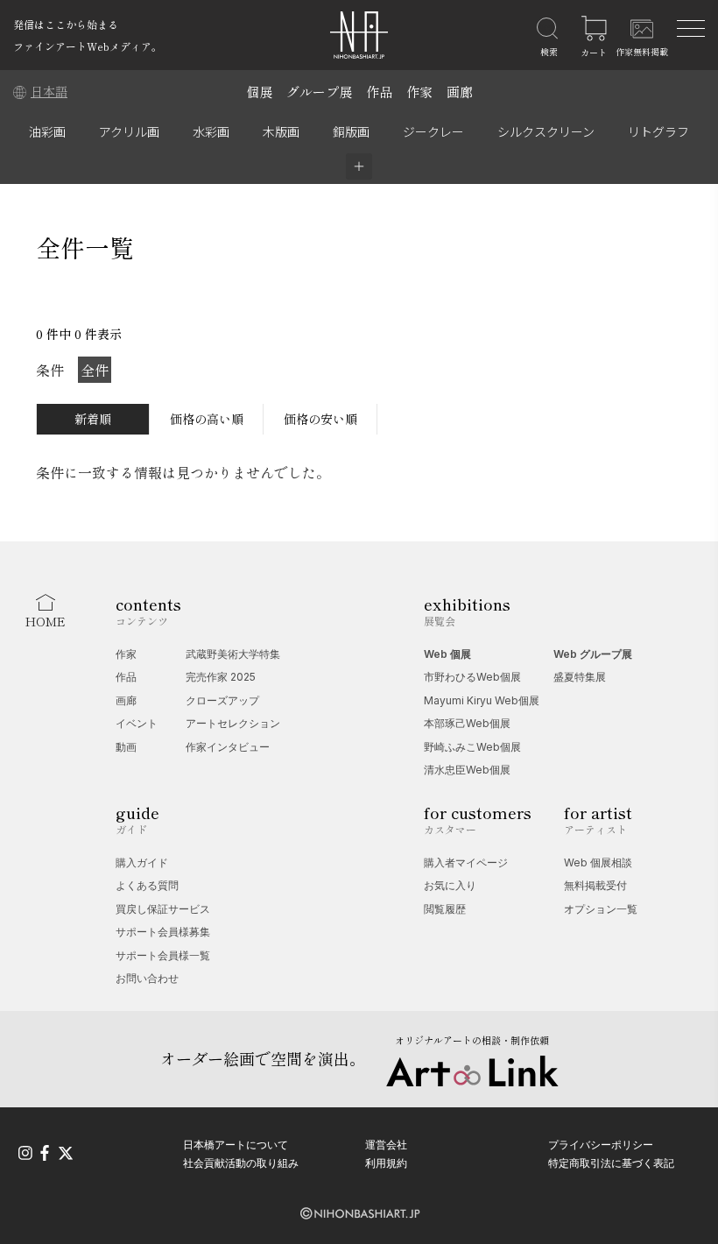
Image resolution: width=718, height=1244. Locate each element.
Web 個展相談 (598, 862)
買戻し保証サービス (163, 908)
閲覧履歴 (445, 908)
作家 (419, 91)
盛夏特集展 (579, 676)
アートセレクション (233, 723)
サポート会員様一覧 (163, 955)
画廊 (460, 91)
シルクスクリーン (546, 131)
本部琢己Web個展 (467, 723)
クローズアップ (222, 700)
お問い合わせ (147, 978)
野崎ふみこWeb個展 (472, 746)
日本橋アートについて (235, 1144)
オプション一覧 (600, 908)
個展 (259, 91)
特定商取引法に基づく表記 (611, 1163)
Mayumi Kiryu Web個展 (481, 700)
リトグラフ (658, 131)
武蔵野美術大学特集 (233, 654)
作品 (379, 91)
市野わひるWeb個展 (472, 676)
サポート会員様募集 (163, 931)
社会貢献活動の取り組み (241, 1163)
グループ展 (319, 91)
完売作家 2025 (221, 676)
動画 (126, 746)
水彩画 (211, 131)
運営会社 (386, 1144)
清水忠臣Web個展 (467, 769)
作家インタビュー (228, 746)
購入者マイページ (466, 862)
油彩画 (47, 131)
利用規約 (386, 1163)
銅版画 (351, 131)
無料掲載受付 (595, 885)
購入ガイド (142, 862)
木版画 (281, 131)
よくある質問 (147, 885)
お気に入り (450, 885)
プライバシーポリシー (600, 1144)
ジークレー (433, 131)
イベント (137, 723)
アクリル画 (129, 131)
